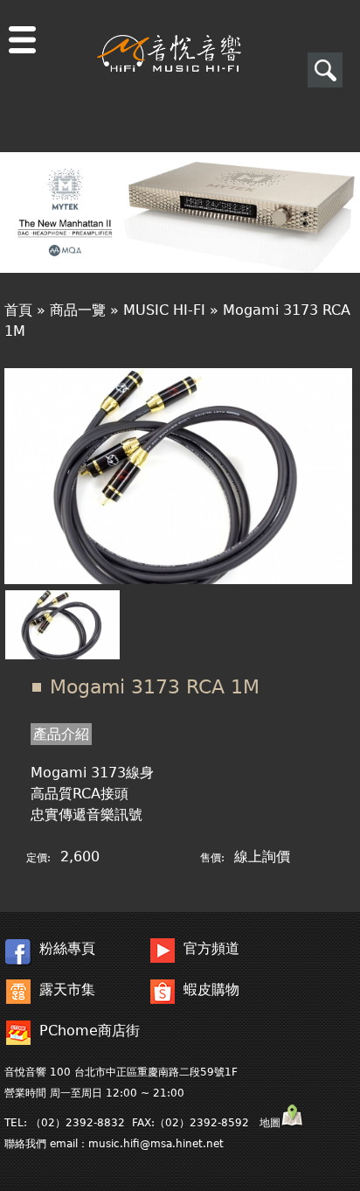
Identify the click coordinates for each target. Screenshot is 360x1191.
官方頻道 (211, 948)
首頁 (18, 310)
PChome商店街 (89, 1030)
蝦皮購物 (211, 989)
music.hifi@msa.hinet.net (156, 1144)
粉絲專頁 (67, 948)
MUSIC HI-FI (164, 310)
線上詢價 (262, 856)
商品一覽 (78, 310)
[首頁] (169, 36)
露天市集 (67, 989)
